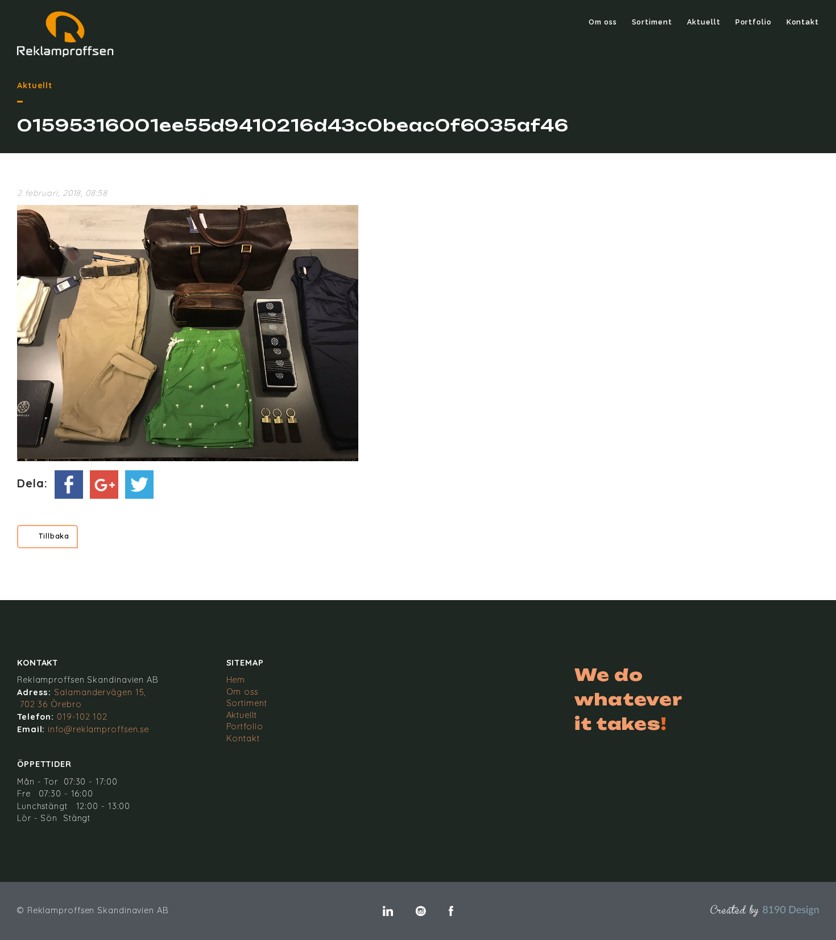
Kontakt (803, 22)
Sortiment (652, 22)
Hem (236, 680)
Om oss (602, 22)
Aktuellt (704, 22)
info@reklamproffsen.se (98, 729)
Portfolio (753, 22)
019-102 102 (82, 717)
